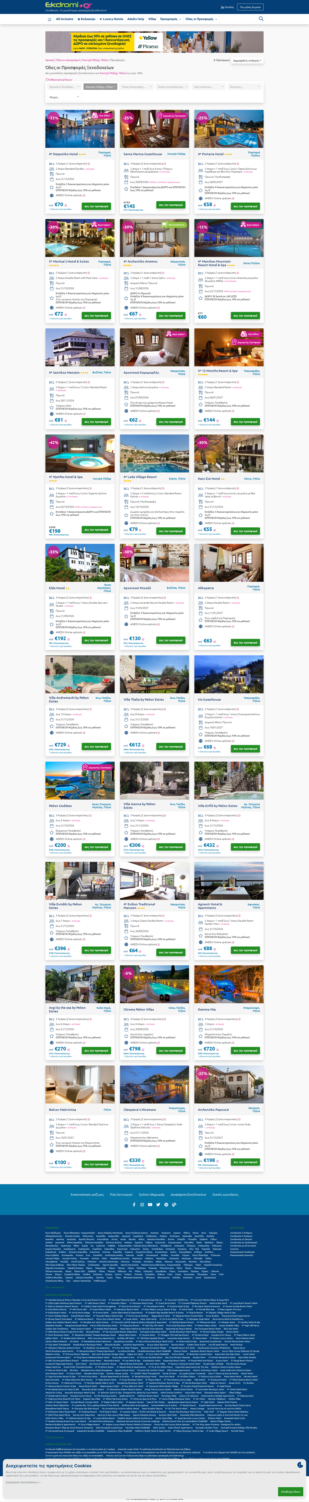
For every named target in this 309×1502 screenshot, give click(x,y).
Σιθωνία (215, 1271)
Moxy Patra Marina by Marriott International (141, 1328)
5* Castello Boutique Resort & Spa (162, 1382)
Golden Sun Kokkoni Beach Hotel (61, 1322)
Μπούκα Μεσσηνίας (108, 1261)
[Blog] (174, 1204)
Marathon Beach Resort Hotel (204, 1351)
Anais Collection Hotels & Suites (235, 1370)
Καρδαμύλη (84, 1248)
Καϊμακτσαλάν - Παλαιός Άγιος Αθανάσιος (138, 1245)
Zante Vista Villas (163, 1418)
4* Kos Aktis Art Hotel (132, 1386)
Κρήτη (173, 1251)
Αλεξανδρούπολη (53, 1235)
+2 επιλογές (71, 496)
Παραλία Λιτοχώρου (55, 1267)
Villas (152, 19)
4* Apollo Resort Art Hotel (182, 1347)
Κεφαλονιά (50, 1251)
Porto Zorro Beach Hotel (108, 1318)
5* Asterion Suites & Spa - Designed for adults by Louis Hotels (128, 1392)
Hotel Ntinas (236, 1344)
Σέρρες (205, 1271)
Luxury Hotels (112, 19)
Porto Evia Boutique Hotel (179, 1325)
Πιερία (188, 1267)
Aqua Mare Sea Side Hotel (227, 1354)
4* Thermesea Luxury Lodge (178, 1379)
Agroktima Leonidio (123, 1341)
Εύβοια (149, 1242)
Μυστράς (136, 1261)
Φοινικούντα (164, 1277)
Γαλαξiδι (181, 1239)
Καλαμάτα (179, 1245)
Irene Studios (212, 1315)
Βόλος (141, 1239)
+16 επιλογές (230, 281)
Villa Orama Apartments (178, 1370)
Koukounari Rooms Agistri (58, 1357)
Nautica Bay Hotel (218, 1303)
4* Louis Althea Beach (104, 1418)
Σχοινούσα (189, 1274)
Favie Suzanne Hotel (81, 1328)
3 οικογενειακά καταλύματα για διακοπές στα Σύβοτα (154, 1458)
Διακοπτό (59, 1242)
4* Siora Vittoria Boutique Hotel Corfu (154, 1341)
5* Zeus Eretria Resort (130, 1306)
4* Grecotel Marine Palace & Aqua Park (210, 1299)
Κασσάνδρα (157, 1248)
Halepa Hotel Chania (227, 1402)
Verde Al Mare (169, 1373)
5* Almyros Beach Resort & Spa (60, 1386)
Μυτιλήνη (148, 1261)
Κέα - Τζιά (194, 1248)
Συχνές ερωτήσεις (225, 1194)
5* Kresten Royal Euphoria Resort (197, 1386)
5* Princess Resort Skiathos (76, 1354)
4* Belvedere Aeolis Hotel (199, 1354)
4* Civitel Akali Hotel (237, 1389)
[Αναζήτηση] (261, 18)
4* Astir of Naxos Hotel (56, 1402)
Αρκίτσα (60, 1239)
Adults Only (135, 19)
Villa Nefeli (199, 1379)
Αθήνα (186, 1232)
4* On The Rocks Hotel (176, 1408)
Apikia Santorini (127, 1395)
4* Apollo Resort (188, 1405)
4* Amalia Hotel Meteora (73, 1338)
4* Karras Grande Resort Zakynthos (120, 1331)
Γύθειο (213, 1239)
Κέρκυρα (217, 1248)
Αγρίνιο (177, 1232)
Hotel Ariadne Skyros (152, 1408)
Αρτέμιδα (71, 1239)
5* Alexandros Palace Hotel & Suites (124, 1389)
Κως (88, 1255)
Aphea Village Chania (220, 1421)
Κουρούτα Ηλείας (144, 1251)
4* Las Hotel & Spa (131, 1360)
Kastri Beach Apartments (180, 1427)
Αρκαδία (49, 1239)
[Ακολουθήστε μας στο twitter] (158, 1204)
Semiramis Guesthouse (211, 1341)
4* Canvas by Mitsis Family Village (162, 1386)
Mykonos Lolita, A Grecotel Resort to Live (227, 1414)
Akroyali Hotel (93, 1331)
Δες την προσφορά (96, 206)
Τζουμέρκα (202, 1274)
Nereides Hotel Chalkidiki (138, 1427)
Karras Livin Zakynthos (84, 1414)
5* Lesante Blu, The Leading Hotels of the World (95, 1405)
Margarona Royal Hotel (76, 1325)
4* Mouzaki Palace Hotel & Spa (108, 1315)
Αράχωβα (187, 1235)
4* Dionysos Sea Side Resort (85, 1408)
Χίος (68, 1280)
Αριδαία (210, 1235)
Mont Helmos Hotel (245, 1338)
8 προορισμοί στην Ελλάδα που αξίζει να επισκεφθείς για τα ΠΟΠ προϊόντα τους (83, 1452)
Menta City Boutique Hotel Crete (185, 1411)
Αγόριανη (166, 1232)
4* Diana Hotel (200, 1338)
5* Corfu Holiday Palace (56, 1315)
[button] (247, 60)
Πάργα (89, 1267)
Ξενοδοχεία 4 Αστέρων (241, 1235)
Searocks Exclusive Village (153, 1347)
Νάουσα (169, 1261)
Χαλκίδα (176, 1277)
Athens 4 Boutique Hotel (205, 1370)
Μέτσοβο (198, 1258)
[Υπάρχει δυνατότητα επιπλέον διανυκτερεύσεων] (89, 163)
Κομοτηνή (95, 1251)
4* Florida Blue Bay (205, 1309)
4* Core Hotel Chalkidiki (157, 1354)
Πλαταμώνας (200, 1267)
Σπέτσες (138, 1274)
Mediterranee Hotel (91, 1360)
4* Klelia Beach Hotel (55, 1312)
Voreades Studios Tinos (206, 1427)
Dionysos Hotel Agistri (215, 1392)
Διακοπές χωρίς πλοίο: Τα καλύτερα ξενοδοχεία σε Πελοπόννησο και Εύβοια (154, 1449)
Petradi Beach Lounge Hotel (84, 1402)
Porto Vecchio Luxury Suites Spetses (172, 1424)
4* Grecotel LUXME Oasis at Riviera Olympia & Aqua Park (138, 1322)
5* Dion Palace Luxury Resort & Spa (159, 1309)
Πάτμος (121, 1267)
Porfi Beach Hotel (108, 1411)
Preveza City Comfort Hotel (150, 1370)
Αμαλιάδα (100, 1235)
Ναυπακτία (180, 1261)
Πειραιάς (153, 1267)
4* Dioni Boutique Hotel (57, 1334)
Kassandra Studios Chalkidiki (90, 1430)
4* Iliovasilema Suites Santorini (96, 1341)
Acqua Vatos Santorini (157, 1344)
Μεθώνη (149, 1258)
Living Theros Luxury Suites (157, 1389)
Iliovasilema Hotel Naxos (57, 1408)
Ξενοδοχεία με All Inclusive (243, 1245)
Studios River (199, 1357)
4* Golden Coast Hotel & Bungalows (98, 1306)
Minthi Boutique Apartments (59, 1351)
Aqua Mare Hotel (193, 1392)
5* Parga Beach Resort (242, 1360)
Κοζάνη (62, 1251)
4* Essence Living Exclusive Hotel (184, 1363)
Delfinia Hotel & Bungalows (135, 1405)
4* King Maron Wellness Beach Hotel (91, 1357)
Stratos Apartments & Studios (114, 1376)
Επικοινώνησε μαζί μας (87, 1194)
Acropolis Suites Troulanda (192, 1373)
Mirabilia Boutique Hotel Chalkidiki (154, 1351)
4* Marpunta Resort (129, 1325)
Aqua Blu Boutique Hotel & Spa (80, 1392)
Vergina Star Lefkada (213, 1363)
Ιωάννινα (100, 1245)
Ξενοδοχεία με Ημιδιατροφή (243, 1242)
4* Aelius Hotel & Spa (186, 1341)
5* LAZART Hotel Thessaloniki (145, 1373)
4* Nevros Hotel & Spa (56, 1370)
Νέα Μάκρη (205, 1261)
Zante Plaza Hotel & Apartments (127, 1312)
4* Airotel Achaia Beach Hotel (237, 1306)
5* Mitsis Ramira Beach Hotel (243, 1379)
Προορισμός (169, 19)
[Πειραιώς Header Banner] (154, 41)
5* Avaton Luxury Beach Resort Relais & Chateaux (127, 1424)
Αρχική (49, 60)
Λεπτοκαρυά (152, 1255)
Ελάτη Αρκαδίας (74, 1242)
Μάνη (104, 1258)
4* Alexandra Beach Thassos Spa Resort (95, 1351)
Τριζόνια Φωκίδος (53, 1277)
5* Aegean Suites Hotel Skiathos (232, 1411)
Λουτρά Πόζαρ (91, 60)
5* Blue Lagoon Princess (229, 1309)
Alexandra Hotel (112, 1360)
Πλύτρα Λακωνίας (53, 1271)
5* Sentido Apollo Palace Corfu (99, 1382)
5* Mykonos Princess (71, 1382)
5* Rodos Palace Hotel (205, 1325)
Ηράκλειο (209, 1242)
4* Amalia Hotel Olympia (105, 1328)
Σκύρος (108, 1274)
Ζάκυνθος (188, 1242)
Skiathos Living (52, 1354)
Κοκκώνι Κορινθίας (78, 1251)
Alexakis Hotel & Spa (94, 1373)
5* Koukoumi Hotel (217, 1379)
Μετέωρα (186, 1258)
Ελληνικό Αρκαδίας (94, 1242)
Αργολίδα (199, 1235)
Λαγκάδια (97, 1255)
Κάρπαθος (109, 1248)
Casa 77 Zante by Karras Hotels (223, 1373)
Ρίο (130, 1271)
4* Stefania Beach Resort (181, 1322)
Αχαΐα (123, 1239)
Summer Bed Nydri (168, 1414)
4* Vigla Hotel (207, 1402)
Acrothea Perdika (126, 1351)
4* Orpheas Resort (88, 1411)
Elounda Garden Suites (93, 1389)
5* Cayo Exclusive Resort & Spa (60, 1376)
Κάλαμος (191, 1245)
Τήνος (213, 1274)
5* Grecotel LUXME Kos (176, 1299)
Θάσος (219, 1242)
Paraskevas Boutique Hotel (130, 1382)
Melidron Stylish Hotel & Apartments (153, 1430)
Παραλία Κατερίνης (213, 1264)
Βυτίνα (171, 1239)
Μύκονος (125, 1261)
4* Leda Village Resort (217, 1430)
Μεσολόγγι (161, 1258)
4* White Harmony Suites (115, 1398)
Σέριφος (195, 1271)
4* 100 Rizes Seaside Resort (151, 1338)
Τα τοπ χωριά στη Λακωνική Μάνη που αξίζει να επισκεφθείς (74, 1455)
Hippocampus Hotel (109, 1386)
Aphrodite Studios (247, 1357)
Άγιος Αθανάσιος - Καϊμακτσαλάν (79, 1232)
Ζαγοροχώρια (174, 1242)
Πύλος (102, 1271)
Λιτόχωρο (215, 1255)
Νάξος (159, 1261)
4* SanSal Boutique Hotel (144, 1376)
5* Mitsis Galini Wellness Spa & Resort (63, 1303)
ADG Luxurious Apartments (101, 1338)
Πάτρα (131, 1267)
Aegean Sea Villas (91, 1398)
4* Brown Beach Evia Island (58, 1318)
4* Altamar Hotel (227, 1322)
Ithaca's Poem (180, 1351)
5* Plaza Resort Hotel (105, 1379)
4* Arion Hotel (186, 1309)
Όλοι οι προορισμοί (68, 60)
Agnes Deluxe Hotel (124, 1370)
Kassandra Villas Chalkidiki (119, 1430)
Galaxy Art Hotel (135, 1354)
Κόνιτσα (106, 1251)
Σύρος (178, 1274)
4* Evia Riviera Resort (56, 1309)
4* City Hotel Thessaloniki (57, 1344)
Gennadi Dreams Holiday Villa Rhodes (239, 1427)
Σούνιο (118, 1274)
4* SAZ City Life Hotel (152, 1325)
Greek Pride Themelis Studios (78, 1366)
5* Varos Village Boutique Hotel (174, 1398)
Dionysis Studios (112, 1344)
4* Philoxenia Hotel (206, 1322)
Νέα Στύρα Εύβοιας (54, 1264)
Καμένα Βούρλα (53, 1248)
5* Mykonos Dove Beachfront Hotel (62, 1398)
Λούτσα (95, 1258)
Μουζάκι (64, 1261)
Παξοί (198, 1264)
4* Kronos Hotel (101, 1312)
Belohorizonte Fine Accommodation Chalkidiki (185, 1421)
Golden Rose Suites (196, 1344)
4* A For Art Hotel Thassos (125, 1347)
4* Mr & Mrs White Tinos (171, 1318)
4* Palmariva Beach (84, 1318)
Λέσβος (164, 1255)
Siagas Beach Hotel (160, 1315)
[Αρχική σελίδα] (49, 19)
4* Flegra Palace (153, 1379)
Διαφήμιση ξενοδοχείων (188, 1194)
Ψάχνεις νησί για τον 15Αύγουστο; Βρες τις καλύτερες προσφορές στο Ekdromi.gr (145, 1455)
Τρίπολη (100, 1277)
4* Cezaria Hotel (147, 1334)
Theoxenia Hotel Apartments (236, 1315)
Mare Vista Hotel (148, 1318)
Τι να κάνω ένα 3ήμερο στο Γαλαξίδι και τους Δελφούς (229, 1452)
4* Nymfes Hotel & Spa (249, 1322)
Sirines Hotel (232, 1331)
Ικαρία (85, 1245)
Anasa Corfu (235, 1382)
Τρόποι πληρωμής (152, 1194)
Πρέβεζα (92, 1271)
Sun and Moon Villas (155, 1363)
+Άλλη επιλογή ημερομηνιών (237, 291)
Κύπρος (79, 1255)
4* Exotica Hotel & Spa (178, 1306)
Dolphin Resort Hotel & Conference (135, 1418)
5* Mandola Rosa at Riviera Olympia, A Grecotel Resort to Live (75, 1299)
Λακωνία (130, 1255)
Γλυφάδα (192, 1239)
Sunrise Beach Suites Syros (238, 1405)
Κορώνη (129, 1251)
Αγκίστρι (155, 1232)
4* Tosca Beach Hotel (154, 1306)
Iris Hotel (74, 1341)
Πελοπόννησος (167, 1267)
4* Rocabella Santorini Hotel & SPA (62, 1389)
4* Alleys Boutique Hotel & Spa (188, 1430)
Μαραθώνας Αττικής (119, 1258)
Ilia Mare (74, 1370)
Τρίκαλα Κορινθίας (84, 1277)
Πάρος (112, 1267)
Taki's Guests (159, 1427)
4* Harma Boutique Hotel (194, 1382)
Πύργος (111, 1271)
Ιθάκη (76, 1245)
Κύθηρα (198, 1251)
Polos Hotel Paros (232, 1376)
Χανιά (198, 1277)
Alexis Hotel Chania (183, 1389)
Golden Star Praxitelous (56, 1328)
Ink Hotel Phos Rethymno (101, 1421)
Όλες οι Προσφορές (199, 19)
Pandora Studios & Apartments (60, 1424)
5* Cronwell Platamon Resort (192, 1303)
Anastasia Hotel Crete (234, 1418)
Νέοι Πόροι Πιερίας (76, 1264)
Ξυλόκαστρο (94, 1264)
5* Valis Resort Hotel (95, 1303)
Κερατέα (206, 1248)
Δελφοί (48, 1242)
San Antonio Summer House (102, 1363)
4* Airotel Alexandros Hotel (222, 1357)
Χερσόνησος (210, 1277)
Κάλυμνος (217, 1245)
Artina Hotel (178, 1354)
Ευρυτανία (160, 1242)
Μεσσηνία (174, 1258)
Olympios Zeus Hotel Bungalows (96, 1370)
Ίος (92, 1245)
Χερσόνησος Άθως (54, 1280)
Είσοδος (229, 7)
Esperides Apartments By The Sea (191, 1366)
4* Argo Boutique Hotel (131, 1379)
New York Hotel (167, 1376)
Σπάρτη (128, 1274)
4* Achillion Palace (186, 1376)
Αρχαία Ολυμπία (86, 1239)
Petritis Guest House (236, 1363)
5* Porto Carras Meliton (137, 1315)
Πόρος (68, 1271)
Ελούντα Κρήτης (114, 1242)
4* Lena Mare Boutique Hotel (209, 1389)
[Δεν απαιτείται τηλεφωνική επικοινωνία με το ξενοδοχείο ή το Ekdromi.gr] (84, 195)
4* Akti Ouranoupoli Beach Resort (62, 1360)
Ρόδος (138, 1271)
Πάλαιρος (188, 1264)
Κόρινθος (117, 1251)
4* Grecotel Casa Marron (150, 1299)
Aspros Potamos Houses (144, 1414)
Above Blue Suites (127, 1334)
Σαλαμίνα (148, 1271)
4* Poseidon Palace (117, 1303)
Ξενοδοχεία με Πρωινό (241, 1239)
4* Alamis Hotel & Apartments (131, 1366)
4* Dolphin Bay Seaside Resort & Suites (165, 1312)
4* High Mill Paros (250, 1325)
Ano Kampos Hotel (54, 1373)
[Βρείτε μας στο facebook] (134, 1204)
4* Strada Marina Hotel (56, 1395)
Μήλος (208, 1258)
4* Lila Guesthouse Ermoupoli (59, 1430)
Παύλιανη (141, 1267)
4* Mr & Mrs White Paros (161, 1366)
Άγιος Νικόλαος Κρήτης (137, 1232)
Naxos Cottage (197, 1408)
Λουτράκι (84, 1258)
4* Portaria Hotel (200, 1334)
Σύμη (169, 1274)
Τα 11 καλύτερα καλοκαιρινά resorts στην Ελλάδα (205, 1458)
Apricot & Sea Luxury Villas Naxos (114, 1414)
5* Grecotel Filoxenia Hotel (122, 1299)
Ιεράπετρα (66, 1245)
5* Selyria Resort (195, 1312)
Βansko (132, 1239)
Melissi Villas (235, 1398)
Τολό (221, 1274)
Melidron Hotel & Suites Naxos (226, 1366)
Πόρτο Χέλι (79, 1271)
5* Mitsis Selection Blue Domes (77, 1379)
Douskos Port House (221, 1334)
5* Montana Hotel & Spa (141, 1303)
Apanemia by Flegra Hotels (179, 1328)
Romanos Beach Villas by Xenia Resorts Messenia (69, 1427)
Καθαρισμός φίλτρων (60, 79)
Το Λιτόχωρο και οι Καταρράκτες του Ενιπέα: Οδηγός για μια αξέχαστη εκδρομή (162, 1452)
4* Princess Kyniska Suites (149, 1357)
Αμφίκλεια (138, 1235)
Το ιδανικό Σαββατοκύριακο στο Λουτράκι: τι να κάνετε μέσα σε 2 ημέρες (80, 1449)
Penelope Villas (168, 1395)
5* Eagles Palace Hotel (112, 1402)
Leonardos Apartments (178, 1338)
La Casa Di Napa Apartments (59, 1363)
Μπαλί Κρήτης (78, 1261)
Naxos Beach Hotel (88, 1386)
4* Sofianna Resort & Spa (78, 1418)
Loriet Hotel (249, 1354)
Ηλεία (199, 1242)
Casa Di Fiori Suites (156, 1402)
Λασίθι (140, 1255)
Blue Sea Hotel (231, 1328)
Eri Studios (248, 1382)
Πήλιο (104, 60)
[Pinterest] (166, 1204)
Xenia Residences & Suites (164, 1405)
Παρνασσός (100, 1267)
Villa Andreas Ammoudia (131, 1363)
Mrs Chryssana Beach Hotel (208, 1328)
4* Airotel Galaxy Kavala (211, 1331)
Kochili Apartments (218, 1344)
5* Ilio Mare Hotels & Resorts (206, 1306)
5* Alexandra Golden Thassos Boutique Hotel (94, 1334)
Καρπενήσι (122, 1248)
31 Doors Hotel (73, 1373)
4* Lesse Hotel (130, 1318)
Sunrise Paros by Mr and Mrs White (224, 1408)
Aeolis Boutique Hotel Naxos (183, 1331)
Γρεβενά (203, 1239)
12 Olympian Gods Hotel (198, 1318)
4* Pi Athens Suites (104, 1366)
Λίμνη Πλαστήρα (200, 1255)
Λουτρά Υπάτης (69, 1258)
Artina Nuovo (51, 1382)
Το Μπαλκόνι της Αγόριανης (96, 1347)
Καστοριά (170, 1248)
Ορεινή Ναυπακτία (129, 1264)
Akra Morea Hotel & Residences (227, 1318)
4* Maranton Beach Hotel (126, 1309)
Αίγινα (195, 1232)
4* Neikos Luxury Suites (221, 1338)
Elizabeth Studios (53, 1325)
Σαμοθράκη (160, 1271)
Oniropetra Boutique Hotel (153, 1331)
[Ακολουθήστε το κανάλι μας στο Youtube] (150, 1204)
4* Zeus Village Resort (89, 1424)
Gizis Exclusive (52, 1379)
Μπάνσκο (91, 1261)
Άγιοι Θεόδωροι (53, 1232)
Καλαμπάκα (203, 1245)
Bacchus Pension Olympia (177, 1357)
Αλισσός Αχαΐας (72, 1235)
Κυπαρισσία (67, 1255)
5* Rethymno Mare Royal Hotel (60, 1411)
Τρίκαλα (69, 1277)
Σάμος (172, 1271)
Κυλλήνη (209, 1251)
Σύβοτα (161, 1274)
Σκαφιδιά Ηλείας (72, 1274)
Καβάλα (111, 1245)
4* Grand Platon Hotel (100, 1309)
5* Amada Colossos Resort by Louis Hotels (65, 1421)
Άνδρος (163, 1235)
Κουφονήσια (161, 1251)
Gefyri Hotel (247, 1373)
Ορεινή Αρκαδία (110, 1264)
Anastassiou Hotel (151, 1360)
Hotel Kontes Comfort (171, 1392)
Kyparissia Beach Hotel (174, 1360)
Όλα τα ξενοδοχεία (54, 1437)
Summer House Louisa (117, 1373)
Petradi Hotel (237, 1430)
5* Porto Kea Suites (87, 1376)
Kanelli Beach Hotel (80, 1315)
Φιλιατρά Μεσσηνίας (133, 1277)
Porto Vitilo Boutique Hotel (103, 1325)
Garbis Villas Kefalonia (56, 1341)
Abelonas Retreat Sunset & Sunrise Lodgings (138, 1421)
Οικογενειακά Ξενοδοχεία (242, 1251)
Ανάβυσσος (151, 1235)
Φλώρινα (150, 1277)
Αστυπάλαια (103, 1239)
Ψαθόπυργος (100, 1280)
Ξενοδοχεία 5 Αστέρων (241, 1232)
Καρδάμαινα (69, 1248)
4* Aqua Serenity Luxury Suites (190, 1418)
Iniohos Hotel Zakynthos (57, 1405)
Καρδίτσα (97, 1248)
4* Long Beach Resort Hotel (243, 1303)
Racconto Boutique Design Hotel (108, 1354)
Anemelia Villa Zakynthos (192, 1414)
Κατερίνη (182, 1248)
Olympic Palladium (217, 1398)
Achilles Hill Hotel (125, 1338)
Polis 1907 (209, 1411)
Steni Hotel (81, 1363)
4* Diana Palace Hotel (244, 1334)
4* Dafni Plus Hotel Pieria (57, 1414)
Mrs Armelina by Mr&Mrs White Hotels (120, 1408)
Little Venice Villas (54, 1418)
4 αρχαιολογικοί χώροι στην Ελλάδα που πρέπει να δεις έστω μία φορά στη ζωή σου (85, 1458)
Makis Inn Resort (218, 1382)
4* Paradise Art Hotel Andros (94, 1322)
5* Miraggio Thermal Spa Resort (173, 1334)
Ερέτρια (128, 1242)
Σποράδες (149, 1274)
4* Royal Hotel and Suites (200, 1360)
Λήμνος (185, 1255)
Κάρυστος (135, 1248)
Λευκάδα (175, 1255)
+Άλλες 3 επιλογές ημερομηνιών (164, 182)
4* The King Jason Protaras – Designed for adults (217, 1424)
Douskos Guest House (81, 1395)
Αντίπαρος (175, 1235)
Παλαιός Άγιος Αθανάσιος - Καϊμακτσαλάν (161, 1264)
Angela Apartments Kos (210, 1405)
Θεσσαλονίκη (51, 1245)
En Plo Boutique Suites (105, 1395)
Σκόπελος (97, 1274)
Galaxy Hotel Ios (53, 1366)
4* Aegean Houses (135, 1402)
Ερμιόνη (139, 1242)
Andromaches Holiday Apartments (217, 1395)
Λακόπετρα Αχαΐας (114, 1255)
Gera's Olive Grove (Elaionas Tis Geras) (240, 1351)
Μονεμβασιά (51, 1261)
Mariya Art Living (53, 1392)
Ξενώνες (234, 1248)
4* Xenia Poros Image (79, 1312)
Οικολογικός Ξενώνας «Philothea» (214, 1347)
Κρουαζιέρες (185, 1251)
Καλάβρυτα (166, 1245)
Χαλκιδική (188, 1277)
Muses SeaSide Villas (229, 1325)
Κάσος (146, 1248)
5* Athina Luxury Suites (209, 1376)
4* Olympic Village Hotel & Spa (221, 1312)
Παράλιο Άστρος (75, 1267)
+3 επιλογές (164, 171)
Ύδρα (118, 1277)
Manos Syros (239, 1347)
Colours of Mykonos (188, 1395)
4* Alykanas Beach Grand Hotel (188, 1315)
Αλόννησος (88, 1235)
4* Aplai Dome (224, 1386)
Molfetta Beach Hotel (148, 1395)
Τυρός (109, 1277)
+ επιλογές (89, 169)
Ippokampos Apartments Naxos (183, 1402)
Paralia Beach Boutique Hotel (87, 1344)
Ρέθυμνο (122, 1271)
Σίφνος (58, 1274)
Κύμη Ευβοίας (52, 1255)
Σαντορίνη (183, 1271)
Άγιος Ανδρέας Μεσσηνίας (110, 1232)
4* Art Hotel (199, 1398)
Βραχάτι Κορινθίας (156, 1239)
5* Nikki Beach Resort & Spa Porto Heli (64, 1331)
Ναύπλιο (193, 1261)
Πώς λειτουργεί (121, 1194)
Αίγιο (203, 1232)
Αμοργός (126, 1235)
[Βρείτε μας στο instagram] (142, 1204)
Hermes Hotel (250, 1376)
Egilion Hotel (51, 1338)
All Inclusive (64, 19)
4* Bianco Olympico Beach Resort (61, 1306)
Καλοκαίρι (87, 19)
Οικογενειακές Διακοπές (241, 1255)
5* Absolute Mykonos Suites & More (62, 1347)
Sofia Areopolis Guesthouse (109, 1427)
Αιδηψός (213, 1232)
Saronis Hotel (177, 1344)
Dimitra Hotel (214, 1418)
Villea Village (235, 1392)
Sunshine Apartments (133, 1344)
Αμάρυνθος (113, 1235)
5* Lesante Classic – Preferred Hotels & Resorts (143, 1411)
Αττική (114, 1239)
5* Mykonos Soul (245, 1395)
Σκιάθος (86, 1274)
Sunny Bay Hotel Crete (123, 1357)
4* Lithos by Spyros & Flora (143, 1398)
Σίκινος (48, 1274)
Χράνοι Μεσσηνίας (82, 1280)
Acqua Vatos (222, 1360)
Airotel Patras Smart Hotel (237, 1341)
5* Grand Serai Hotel (166, 1303)
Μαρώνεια (137, 1258)
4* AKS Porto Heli (78, 1309)
